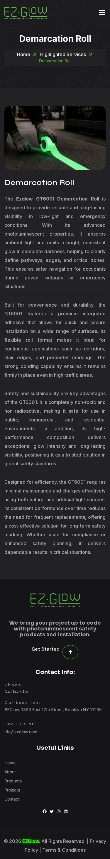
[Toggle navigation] (101, 12)
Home (23, 54)
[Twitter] (52, 811)
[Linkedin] (66, 811)
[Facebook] (45, 811)
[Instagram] (59, 811)
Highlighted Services (63, 54)
